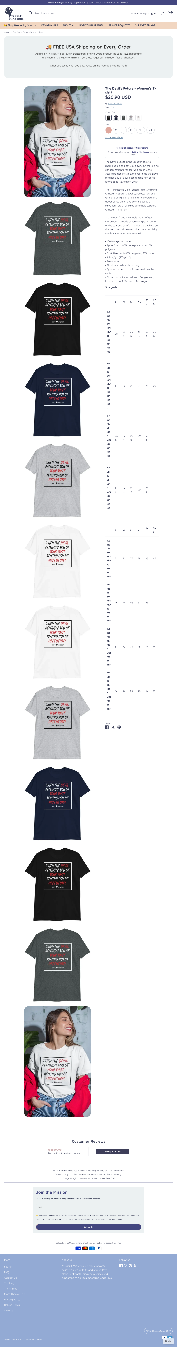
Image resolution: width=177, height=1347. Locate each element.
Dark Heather (123, 118)
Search (8, 1266)
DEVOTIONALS (49, 25)
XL (131, 130)
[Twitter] (135, 1265)
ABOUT (67, 25)
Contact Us (10, 1277)
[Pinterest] (130, 1265)
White (138, 118)
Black (109, 118)
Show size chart (114, 137)
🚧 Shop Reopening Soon (19, 25)
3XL (150, 130)
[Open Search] (30, 13)
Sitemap (9, 1310)
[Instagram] (125, 1265)
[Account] (163, 13)
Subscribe (88, 1227)
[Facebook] (121, 1265)
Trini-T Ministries (115, 103)
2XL (141, 130)
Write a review (112, 1151)
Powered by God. (42, 1339)
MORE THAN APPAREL (91, 25)
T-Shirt (113, 107)
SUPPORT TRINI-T (145, 25)
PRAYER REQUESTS (119, 25)
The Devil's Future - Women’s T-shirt (28, 32)
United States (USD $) (142, 13)
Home (6, 32)
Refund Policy (12, 1305)
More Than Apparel (15, 1294)
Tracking (9, 1283)
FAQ (6, 1272)
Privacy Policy (12, 1299)
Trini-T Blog (10, 1288)
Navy (116, 118)
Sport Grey (131, 118)
